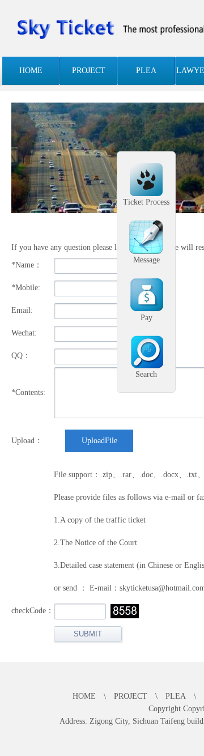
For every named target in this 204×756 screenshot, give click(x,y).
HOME (30, 70)
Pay (146, 317)
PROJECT (88, 70)
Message (146, 260)
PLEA (146, 70)
